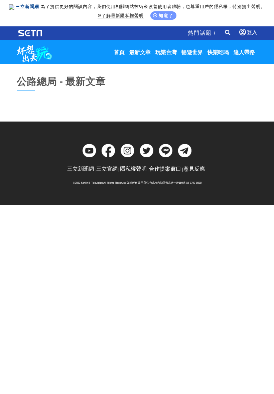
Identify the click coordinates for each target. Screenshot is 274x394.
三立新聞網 (80, 169)
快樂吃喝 (218, 52)
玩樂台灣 (166, 52)
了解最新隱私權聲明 (123, 15)
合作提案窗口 (165, 169)
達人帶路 (244, 52)
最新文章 (140, 52)
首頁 (119, 52)
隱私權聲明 (133, 169)
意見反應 (194, 169)
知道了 (166, 15)
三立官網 (107, 169)
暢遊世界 (192, 52)
